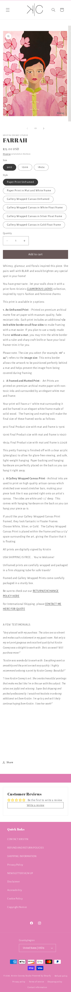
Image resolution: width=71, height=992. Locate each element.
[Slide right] (44, 128)
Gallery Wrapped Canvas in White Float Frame (35, 207)
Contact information (37, 987)
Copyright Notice (17, 907)
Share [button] (10, 762)
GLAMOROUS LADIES (40, 288)
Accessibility (14, 890)
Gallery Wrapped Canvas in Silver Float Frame (34, 216)
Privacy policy (18, 982)
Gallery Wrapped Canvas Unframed (28, 199)
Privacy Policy (15, 864)
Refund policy (61, 976)
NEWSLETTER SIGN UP (20, 873)
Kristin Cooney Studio (21, 976)
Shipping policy (55, 982)
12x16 (25, 167)
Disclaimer (13, 881)
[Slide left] (27, 128)
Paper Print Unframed (20, 182)
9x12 (9, 167)
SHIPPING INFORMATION (22, 856)
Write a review (35, 805)
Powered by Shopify (41, 976)
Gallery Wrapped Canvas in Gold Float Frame (34, 224)
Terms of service (36, 982)
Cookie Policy (15, 898)
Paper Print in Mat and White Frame (29, 190)
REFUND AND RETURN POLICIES (25, 847)
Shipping (7, 154)
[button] (7, 10)
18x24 (41, 167)
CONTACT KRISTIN (17, 839)
